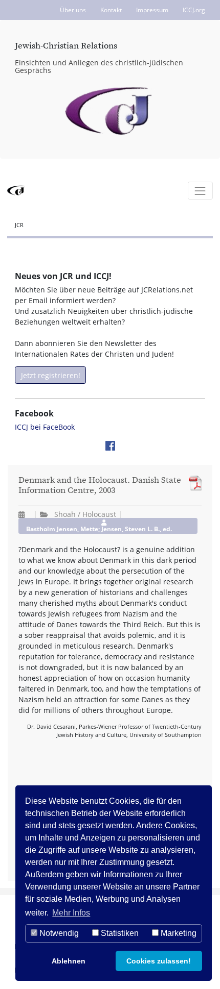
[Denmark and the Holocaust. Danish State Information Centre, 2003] (193, 483)
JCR (19, 225)
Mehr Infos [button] (71, 912)
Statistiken (119, 933)
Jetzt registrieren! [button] (50, 375)
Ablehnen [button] (68, 961)
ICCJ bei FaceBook (45, 427)
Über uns (73, 10)
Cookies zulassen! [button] (158, 961)
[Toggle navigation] (200, 191)
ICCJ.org (194, 10)
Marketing (177, 933)
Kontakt (111, 10)
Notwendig (58, 933)
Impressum (152, 10)
